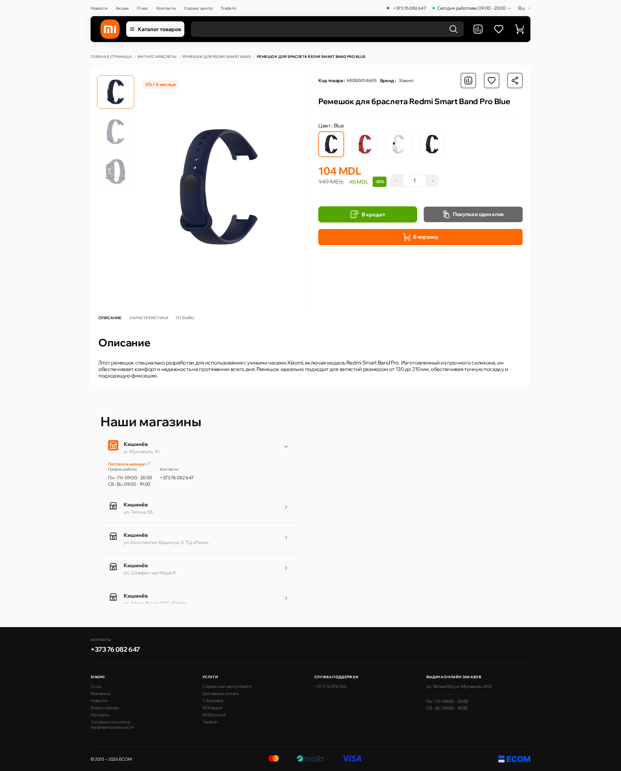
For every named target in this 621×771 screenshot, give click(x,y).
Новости (99, 8)
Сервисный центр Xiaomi (227, 686)
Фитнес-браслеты (157, 57)
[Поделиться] (515, 80)
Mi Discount (213, 714)
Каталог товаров (159, 29)
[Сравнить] (478, 29)
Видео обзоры (105, 707)
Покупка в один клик (478, 214)
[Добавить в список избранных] (491, 80)
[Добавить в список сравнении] (468, 80)
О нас (142, 8)
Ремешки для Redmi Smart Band (216, 57)
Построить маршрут (127, 464)
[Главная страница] (110, 29)
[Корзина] (519, 29)
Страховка (212, 700)
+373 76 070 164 (330, 686)
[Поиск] (453, 29)
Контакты (166, 8)
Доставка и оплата (220, 693)
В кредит (373, 214)
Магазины (100, 693)
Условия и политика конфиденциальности (112, 724)
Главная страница (111, 57)
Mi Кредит (212, 707)
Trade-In (228, 8)
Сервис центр (198, 8)
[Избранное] (498, 29)
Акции (122, 8)
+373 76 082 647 (409, 8)
